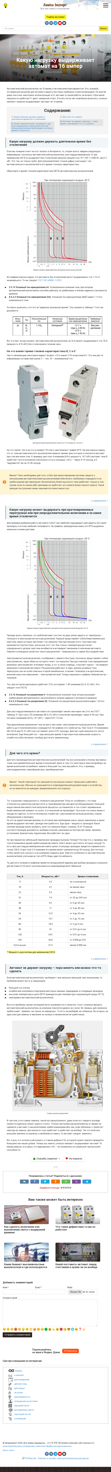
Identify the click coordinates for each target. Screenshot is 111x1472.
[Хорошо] (68, 1187)
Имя (6, 1287)
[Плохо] (64, 1187)
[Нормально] (66, 1187)
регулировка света (24, 1410)
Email (38, 1287)
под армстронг (21, 1405)
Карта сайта (8, 1450)
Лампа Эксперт (55, 4)
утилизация (20, 1418)
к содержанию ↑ (99, 500)
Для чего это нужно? (72, 117)
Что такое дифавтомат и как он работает (75, 1228)
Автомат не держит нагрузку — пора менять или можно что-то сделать (79, 122)
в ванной (18, 1375)
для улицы (19, 1388)
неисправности (22, 1397)
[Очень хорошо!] (70, 1187)
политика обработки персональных (53, 1446)
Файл (69, 1287)
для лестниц (20, 1384)
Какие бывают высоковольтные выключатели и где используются (25, 1266)
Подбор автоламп (55, 17)
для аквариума (21, 1379)
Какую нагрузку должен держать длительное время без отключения (28, 118)
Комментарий (10, 1298)
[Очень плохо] (62, 1187)
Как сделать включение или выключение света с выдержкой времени (24, 1229)
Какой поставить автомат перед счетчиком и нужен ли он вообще (76, 1266)
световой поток (22, 1414)
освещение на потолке (26, 1401)
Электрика (57, 72)
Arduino (18, 1371)
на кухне (18, 1392)
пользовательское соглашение (19, 1446)
